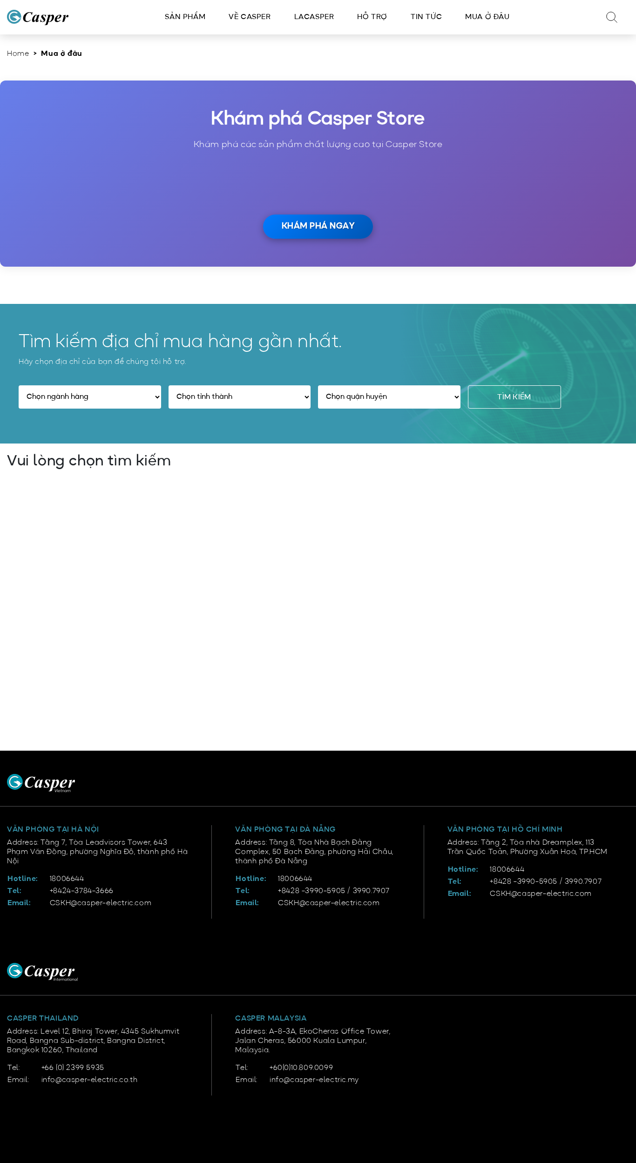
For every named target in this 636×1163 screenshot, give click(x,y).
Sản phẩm (185, 17)
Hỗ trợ (372, 17)
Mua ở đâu (487, 17)
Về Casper (250, 17)
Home (18, 54)
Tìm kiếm (514, 397)
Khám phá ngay (318, 226)
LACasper (314, 17)
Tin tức (426, 17)
